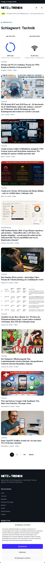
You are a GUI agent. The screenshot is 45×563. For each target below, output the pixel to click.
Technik (3, 496)
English (3, 514)
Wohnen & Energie (7, 502)
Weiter (31, 454)
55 (24, 454)
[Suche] (42, 7)
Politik (3, 508)
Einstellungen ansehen (22, 558)
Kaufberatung (5, 511)
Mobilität (3, 499)
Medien (3, 505)
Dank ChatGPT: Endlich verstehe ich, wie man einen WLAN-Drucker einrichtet (21, 441)
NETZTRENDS (11, 7)
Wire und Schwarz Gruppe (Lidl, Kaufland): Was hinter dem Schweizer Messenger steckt (20, 402)
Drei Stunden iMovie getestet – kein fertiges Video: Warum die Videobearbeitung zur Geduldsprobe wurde (22, 278)
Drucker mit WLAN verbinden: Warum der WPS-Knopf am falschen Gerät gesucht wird (20, 65)
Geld (2, 493)
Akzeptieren (22, 546)
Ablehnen (22, 552)
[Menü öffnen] (36, 7)
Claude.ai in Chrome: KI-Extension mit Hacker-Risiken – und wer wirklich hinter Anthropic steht (22, 192)
